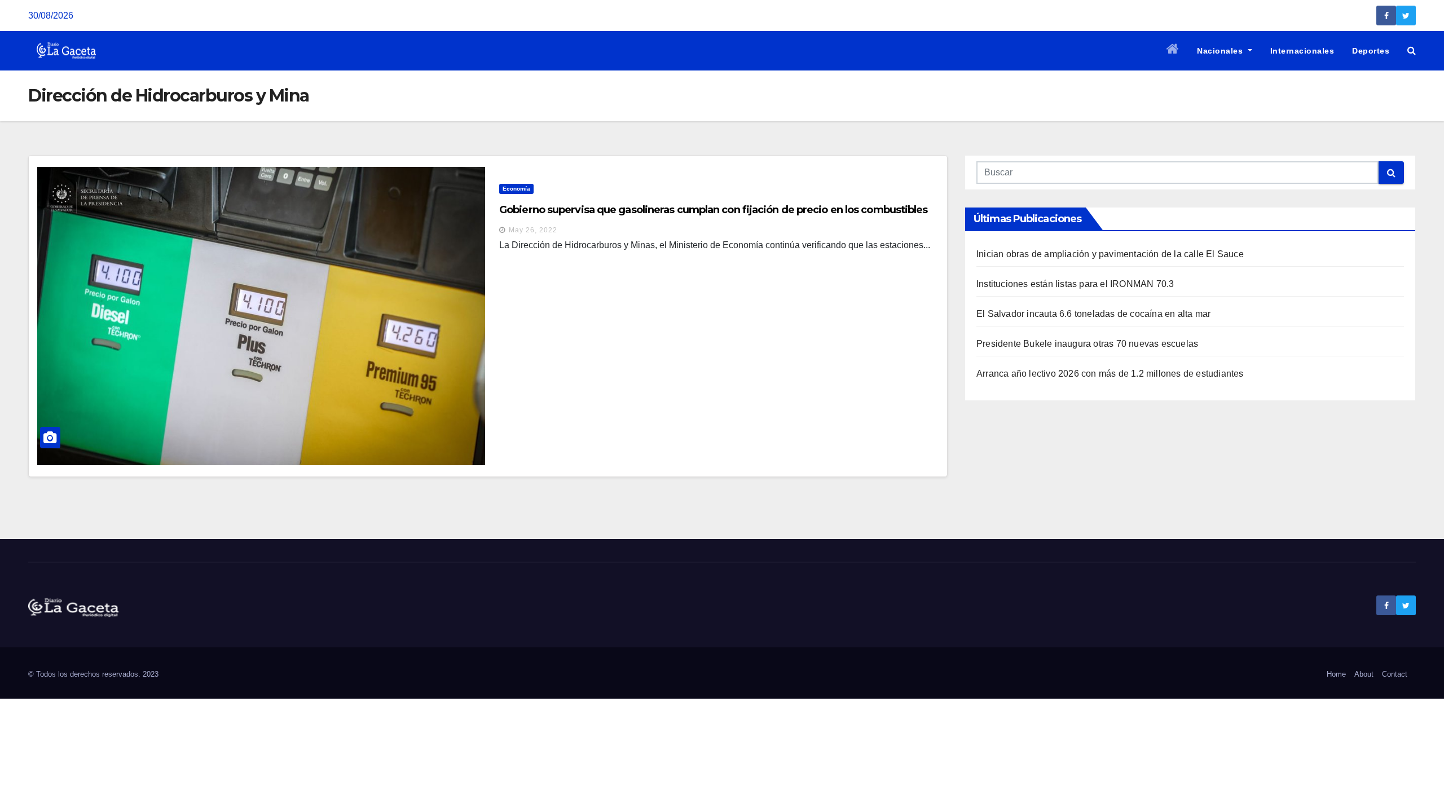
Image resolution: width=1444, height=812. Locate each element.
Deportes (1370, 50)
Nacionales (1221, 50)
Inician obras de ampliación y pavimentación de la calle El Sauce (1110, 254)
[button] (1411, 50)
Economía (516, 189)
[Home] (1172, 50)
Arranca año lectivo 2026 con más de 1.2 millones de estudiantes (1110, 373)
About (1363, 674)
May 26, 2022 (533, 230)
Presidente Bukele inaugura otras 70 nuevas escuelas (1087, 343)
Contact (1394, 674)
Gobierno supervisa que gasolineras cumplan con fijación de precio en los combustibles (713, 210)
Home (1336, 674)
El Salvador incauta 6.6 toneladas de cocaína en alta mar (1093, 314)
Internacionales (1302, 50)
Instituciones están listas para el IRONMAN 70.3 (1075, 284)
